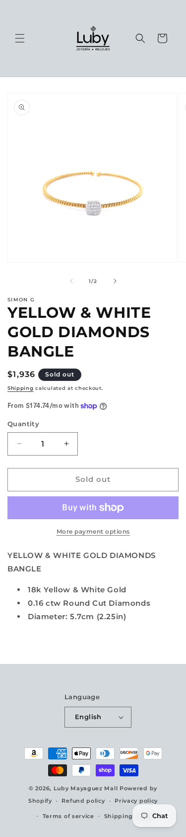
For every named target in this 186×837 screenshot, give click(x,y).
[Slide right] (115, 281)
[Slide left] (71, 281)
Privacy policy (136, 800)
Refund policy (83, 800)
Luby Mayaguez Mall (86, 788)
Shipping (20, 388)
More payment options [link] (93, 531)
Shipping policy (129, 816)
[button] (20, 38)
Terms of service (68, 816)
